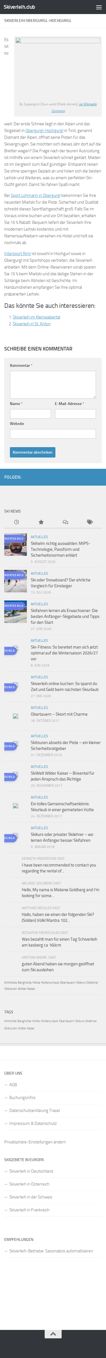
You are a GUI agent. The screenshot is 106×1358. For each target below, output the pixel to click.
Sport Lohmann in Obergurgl (35, 195)
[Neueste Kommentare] (65, 523)
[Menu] (99, 7)
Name (16, 403)
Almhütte (10, 982)
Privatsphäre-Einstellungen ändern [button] (35, 1142)
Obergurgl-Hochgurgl (44, 130)
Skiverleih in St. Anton (32, 323)
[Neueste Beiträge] (16, 523)
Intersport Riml (17, 253)
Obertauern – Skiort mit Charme (59, 714)
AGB (13, 1084)
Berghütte (25, 982)
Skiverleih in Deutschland (31, 1171)
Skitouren (10, 989)
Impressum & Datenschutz (33, 1123)
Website (17, 423)
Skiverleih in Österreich (29, 1184)
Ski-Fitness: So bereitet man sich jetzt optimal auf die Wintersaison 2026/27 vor (64, 653)
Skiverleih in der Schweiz (30, 1197)
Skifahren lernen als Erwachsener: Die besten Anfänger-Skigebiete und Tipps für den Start (65, 616)
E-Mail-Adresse (69, 403)
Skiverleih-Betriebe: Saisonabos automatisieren (51, 1251)
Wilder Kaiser (26, 989)
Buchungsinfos (22, 1097)
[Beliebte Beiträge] (41, 523)
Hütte (36, 982)
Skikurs (81, 982)
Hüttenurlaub (50, 982)
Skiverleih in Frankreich (29, 1210)
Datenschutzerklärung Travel (34, 1110)
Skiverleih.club (19, 7)
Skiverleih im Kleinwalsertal (36, 317)
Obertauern (67, 982)
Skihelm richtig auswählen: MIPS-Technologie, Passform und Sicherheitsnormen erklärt (60, 549)
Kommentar (21, 365)
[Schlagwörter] (89, 523)
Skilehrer (92, 982)
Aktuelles (39, 537)
